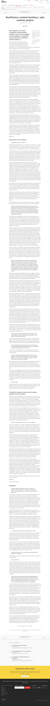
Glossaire (36, 0)
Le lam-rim (3, 7)
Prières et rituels (35, 7)
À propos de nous (25, 5)
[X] (25, 26)
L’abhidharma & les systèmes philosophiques (20, 7)
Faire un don (32, 5)
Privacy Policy (3, 690)
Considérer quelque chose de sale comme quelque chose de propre (36, 41)
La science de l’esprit (8, 7)
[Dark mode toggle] (24, 1)
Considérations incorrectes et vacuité (25, 11)
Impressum (47, 700)
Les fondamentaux (4, 5)
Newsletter (3, 691)
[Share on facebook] (23, 26)
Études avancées (18, 5)
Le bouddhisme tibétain (11, 5)
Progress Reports (4, 693)
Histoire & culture (41, 7)
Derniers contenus (4, 692)
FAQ (2, 686)
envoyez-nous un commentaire (6, 685)
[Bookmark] (26, 26)
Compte (46, 0)
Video (42, 0)
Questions (33, 43)
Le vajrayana (30, 7)
